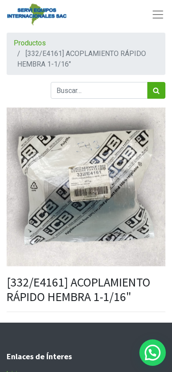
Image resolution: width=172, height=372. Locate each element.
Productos (30, 43)
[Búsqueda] (156, 90)
